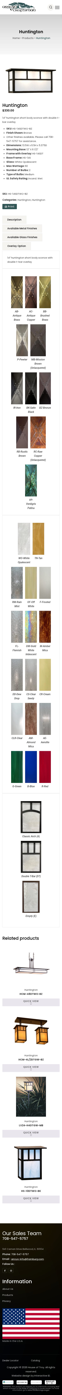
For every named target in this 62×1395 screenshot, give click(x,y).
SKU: (4, 193)
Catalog (35, 1360)
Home (16, 38)
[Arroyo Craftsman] (19, 7)
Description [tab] (14, 219)
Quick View (31, 1001)
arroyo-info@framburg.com (27, 1259)
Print (10, 206)
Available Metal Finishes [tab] (22, 228)
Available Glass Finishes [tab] (22, 237)
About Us (7, 1289)
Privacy (6, 1301)
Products (7, 1295)
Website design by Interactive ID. (31, 1375)
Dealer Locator (10, 1360)
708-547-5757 (15, 1238)
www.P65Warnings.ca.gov (38, 1390)
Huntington (24, 200)
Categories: (9, 200)
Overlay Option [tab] (16, 246)
